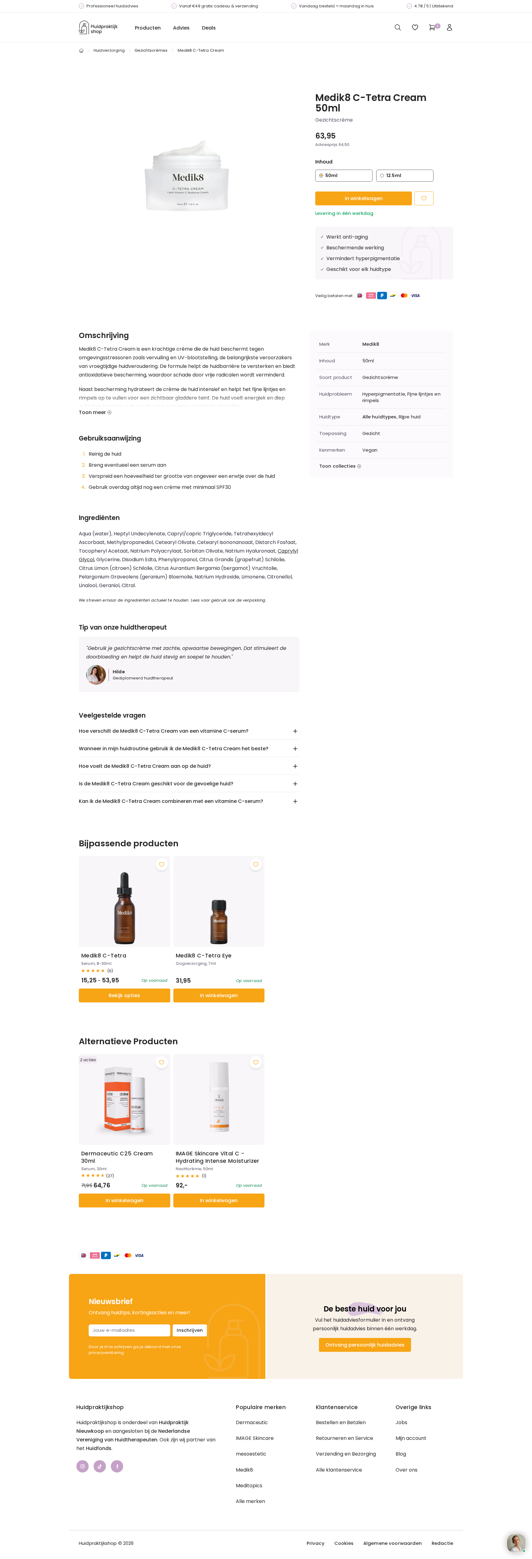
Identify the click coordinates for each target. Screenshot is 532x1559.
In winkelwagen (364, 198)
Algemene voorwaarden (392, 1543)
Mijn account (411, 1438)
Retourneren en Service (344, 1438)
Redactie (442, 1543)
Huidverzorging (109, 50)
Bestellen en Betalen (341, 1422)
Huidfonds (98, 1448)
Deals (209, 27)
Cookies (343, 1543)
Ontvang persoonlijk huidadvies (365, 1344)
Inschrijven (190, 1330)
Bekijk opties (124, 995)
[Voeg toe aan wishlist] (161, 864)
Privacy (315, 1543)
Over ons (406, 1469)
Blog (401, 1453)
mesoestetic (251, 1453)
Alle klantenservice (339, 1469)
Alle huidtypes (379, 417)
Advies (181, 27)
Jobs (401, 1422)
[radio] (344, 176)
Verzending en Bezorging (346, 1453)
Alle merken (250, 1501)
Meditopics (249, 1485)
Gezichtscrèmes (151, 50)
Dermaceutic (252, 1422)
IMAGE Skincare (255, 1438)
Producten (148, 27)
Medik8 (371, 344)
